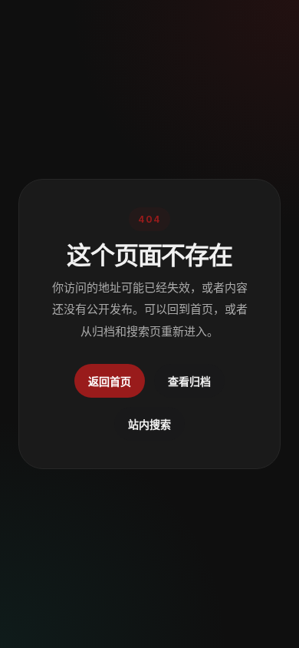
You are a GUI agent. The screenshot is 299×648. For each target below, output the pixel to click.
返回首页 (109, 381)
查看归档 (189, 381)
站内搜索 (149, 424)
